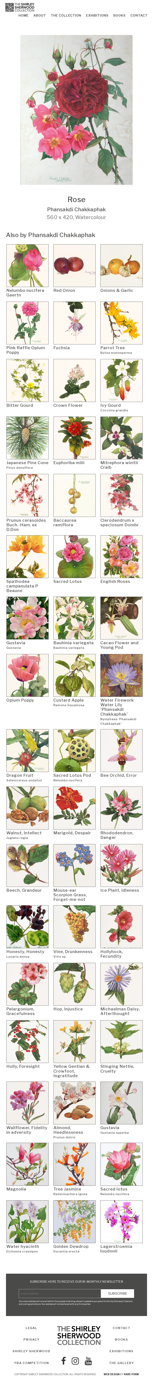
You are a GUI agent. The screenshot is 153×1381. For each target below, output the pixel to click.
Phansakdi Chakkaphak (76, 209)
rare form (131, 1374)
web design (112, 1374)
